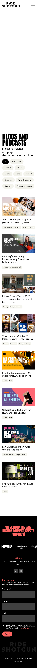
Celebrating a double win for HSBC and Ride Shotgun (16, 411)
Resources (8, 180)
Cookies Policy (29, 658)
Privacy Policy (24, 628)
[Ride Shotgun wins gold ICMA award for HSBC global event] (18, 360)
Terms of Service (19, 661)
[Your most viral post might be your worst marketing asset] (18, 206)
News (18, 174)
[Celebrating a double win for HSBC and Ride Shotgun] (18, 397)
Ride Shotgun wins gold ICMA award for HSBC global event (16, 374)
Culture (20, 168)
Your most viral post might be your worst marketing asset (16, 221)
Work (4, 561)
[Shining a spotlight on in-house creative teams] (18, 471)
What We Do (13, 561)
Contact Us (19, 565)
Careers (6, 658)
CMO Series (16, 162)
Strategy (8, 186)
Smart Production (24, 180)
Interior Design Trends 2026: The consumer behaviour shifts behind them (17, 299)
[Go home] (11, 2)
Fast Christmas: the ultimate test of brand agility (16, 448)
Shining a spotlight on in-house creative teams (17, 485)
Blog (33, 561)
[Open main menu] (33, 4)
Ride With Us (24, 561)
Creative (8, 168)
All (5, 162)
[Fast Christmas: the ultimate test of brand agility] (18, 434)
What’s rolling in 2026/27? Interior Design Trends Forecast (17, 337)
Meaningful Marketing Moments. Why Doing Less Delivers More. (15, 259)
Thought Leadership (24, 186)
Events (7, 174)
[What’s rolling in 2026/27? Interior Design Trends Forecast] (18, 323)
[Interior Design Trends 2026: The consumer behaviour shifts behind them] (18, 283)
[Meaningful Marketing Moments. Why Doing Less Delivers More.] (18, 243)
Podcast (29, 174)
